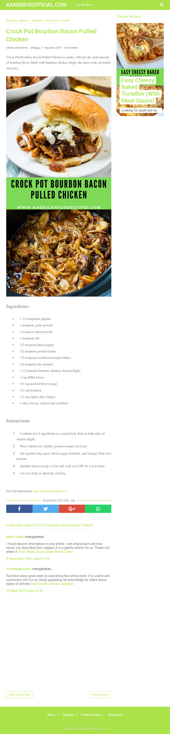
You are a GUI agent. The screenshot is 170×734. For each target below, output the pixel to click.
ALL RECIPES (84, 5)
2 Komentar (71, 47)
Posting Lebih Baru (19, 694)
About (51, 714)
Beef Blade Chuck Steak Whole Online (45, 552)
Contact (68, 714)
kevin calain (15, 537)
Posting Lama (100, 694)
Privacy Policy (90, 714)
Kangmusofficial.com (36, 5)
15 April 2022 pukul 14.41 (24, 591)
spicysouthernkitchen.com (50, 491)
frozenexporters (18, 569)
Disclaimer (115, 714)
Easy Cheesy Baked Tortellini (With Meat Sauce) (140, 90)
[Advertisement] (140, 159)
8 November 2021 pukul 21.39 (28, 559)
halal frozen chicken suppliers (52, 584)
